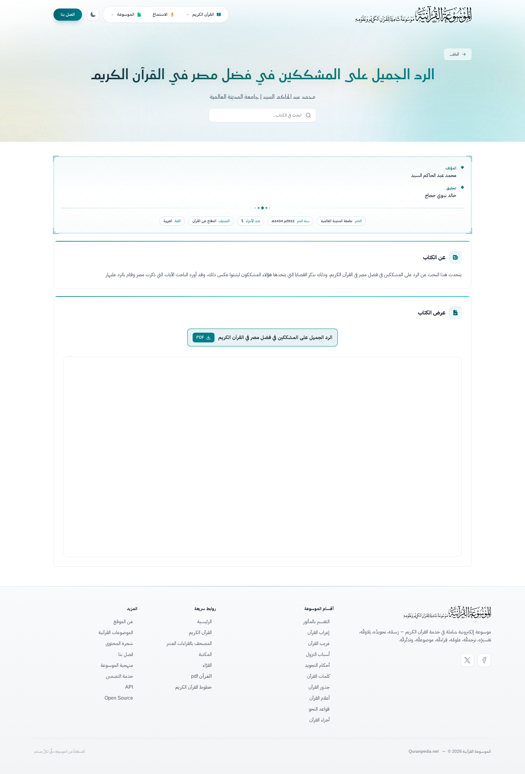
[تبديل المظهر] (93, 14)
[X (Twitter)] (467, 660)
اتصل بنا (68, 14)
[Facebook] (484, 660)
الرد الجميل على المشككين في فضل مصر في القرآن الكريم (275, 337)
